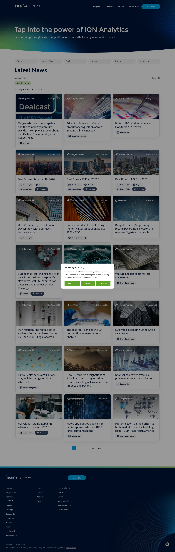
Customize (72, 283)
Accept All (103, 283)
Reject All (88, 283)
